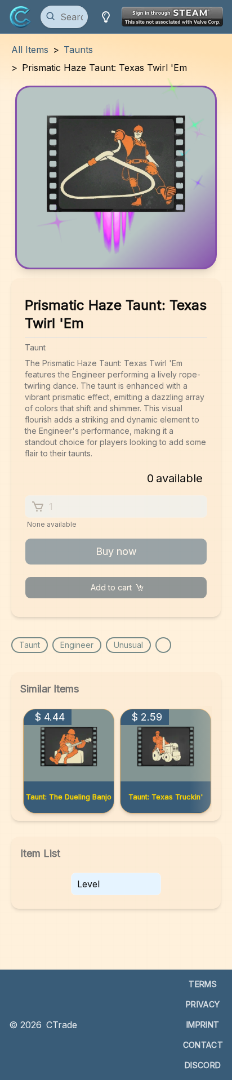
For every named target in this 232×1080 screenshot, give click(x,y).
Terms (203, 984)
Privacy (203, 1004)
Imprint (202, 1024)
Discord (203, 1065)
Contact (203, 1045)
